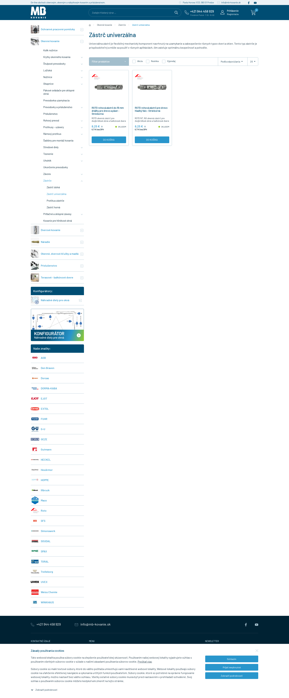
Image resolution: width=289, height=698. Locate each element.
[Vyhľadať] (176, 12)
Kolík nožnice (50, 50)
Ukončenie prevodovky (55, 167)
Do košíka (109, 139)
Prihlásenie (233, 10)
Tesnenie (48, 153)
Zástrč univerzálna (56, 193)
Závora (47, 173)
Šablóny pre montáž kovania (58, 140)
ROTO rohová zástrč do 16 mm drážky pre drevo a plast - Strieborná (108, 110)
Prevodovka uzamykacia (56, 100)
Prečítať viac (145, 661)
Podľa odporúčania (231, 61)
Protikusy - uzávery (53, 127)
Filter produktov (101, 61)
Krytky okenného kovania (56, 56)
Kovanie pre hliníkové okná (57, 220)
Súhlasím (231, 659)
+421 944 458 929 (48, 624)
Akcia (140, 61)
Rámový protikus (52, 133)
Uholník (47, 160)
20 (251, 61)
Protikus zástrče (55, 200)
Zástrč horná (53, 207)
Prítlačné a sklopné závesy (57, 213)
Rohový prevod (51, 120)
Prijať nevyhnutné (232, 667)
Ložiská (47, 70)
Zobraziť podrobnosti (46, 689)
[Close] (257, 650)
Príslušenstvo (50, 113)
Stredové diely (51, 147)
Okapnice (48, 83)
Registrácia (232, 14)
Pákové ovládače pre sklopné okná (58, 92)
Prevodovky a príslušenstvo (57, 107)
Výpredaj (171, 61)
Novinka (155, 61)
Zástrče (47, 180)
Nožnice (47, 77)
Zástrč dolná (53, 187)
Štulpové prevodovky (54, 63)
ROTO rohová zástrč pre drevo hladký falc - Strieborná (151, 109)
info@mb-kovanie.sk (231, 2)
